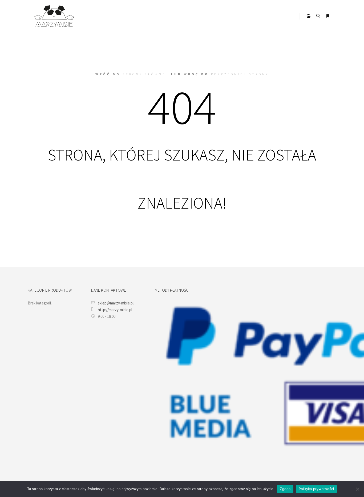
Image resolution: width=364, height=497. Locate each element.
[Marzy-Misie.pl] (54, 16)
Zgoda (285, 489)
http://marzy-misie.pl (115, 309)
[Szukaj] (318, 16)
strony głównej (146, 74)
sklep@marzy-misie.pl (116, 303)
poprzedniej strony (240, 74)
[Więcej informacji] (328, 16)
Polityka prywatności (316, 489)
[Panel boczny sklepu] (308, 16)
